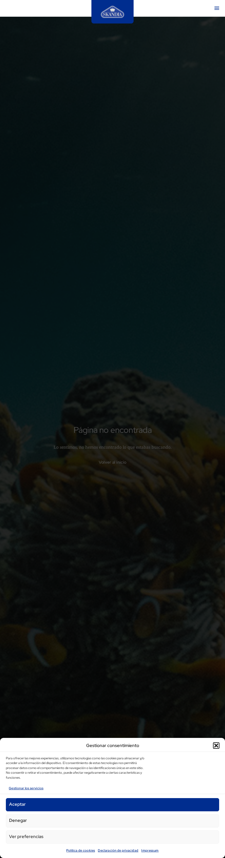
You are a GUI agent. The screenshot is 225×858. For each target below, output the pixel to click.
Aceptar (17, 804)
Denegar (18, 820)
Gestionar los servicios (26, 788)
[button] (216, 745)
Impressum (149, 850)
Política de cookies (80, 850)
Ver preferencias (26, 837)
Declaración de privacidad (118, 850)
